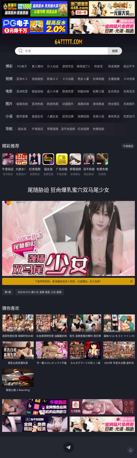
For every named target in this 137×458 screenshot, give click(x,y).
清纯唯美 (98, 104)
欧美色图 (52, 104)
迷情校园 (83, 116)
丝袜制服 (98, 79)
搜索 (115, 51)
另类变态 (129, 91)
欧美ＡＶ (52, 79)
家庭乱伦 (37, 116)
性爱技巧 (129, 116)
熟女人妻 (83, 79)
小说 (9, 116)
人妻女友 (52, 116)
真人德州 (37, 66)
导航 (9, 128)
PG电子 (22, 66)
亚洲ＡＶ (22, 79)
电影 (9, 91)
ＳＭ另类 (129, 79)
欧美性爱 (68, 91)
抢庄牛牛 (129, 66)
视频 (9, 78)
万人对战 (52, 66)
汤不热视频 (68, 129)
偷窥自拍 (22, 104)
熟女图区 (114, 104)
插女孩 (22, 129)
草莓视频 (52, 129)
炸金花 (98, 66)
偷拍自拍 (37, 91)
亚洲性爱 (22, 91)
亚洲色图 (37, 104)
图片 (9, 103)
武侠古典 (68, 116)
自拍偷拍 (37, 79)
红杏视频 (83, 129)
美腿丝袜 (83, 104)
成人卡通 (52, 91)
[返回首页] (130, 450)
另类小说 (98, 116)
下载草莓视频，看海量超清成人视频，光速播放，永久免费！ (68, 281)
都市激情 (22, 116)
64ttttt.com (68, 41)
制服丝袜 (83, 91)
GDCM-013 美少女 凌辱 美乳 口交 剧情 (40, 292)
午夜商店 (37, 129)
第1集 (8, 292)
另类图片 (129, 104)
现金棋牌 (114, 66)
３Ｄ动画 (68, 79)
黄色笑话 (114, 116)
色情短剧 (98, 129)
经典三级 (98, 91)
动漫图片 (68, 104)
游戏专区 (68, 66)
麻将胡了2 (83, 66)
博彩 (9, 66)
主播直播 (114, 79)
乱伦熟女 (114, 91)
